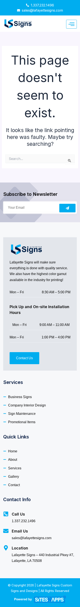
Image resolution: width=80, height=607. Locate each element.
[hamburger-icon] (71, 24)
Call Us (18, 514)
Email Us (20, 531)
